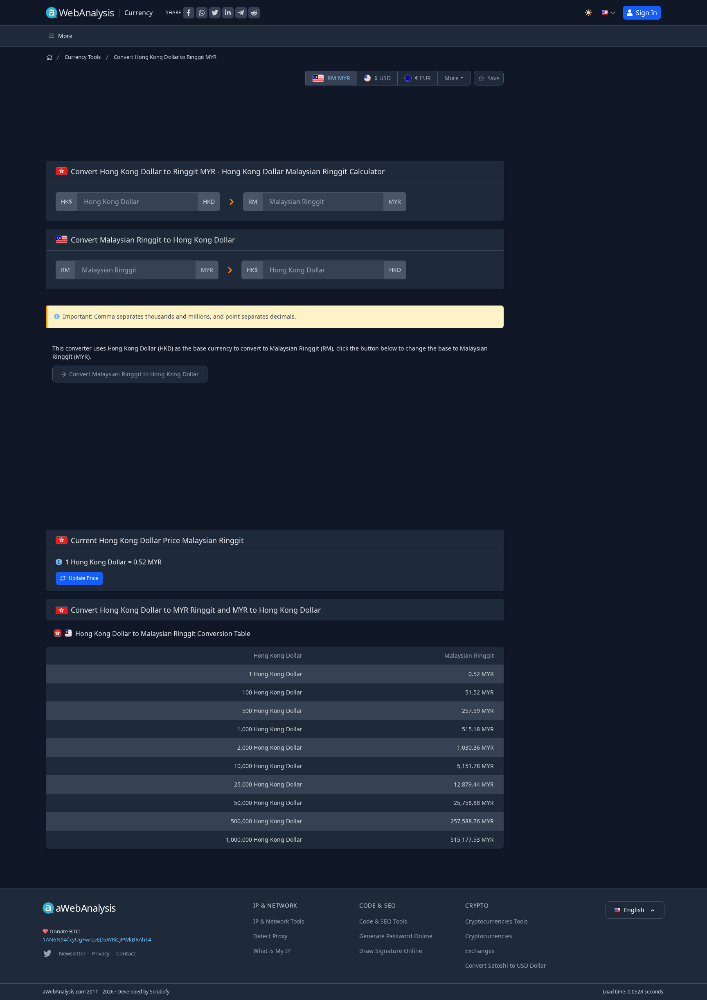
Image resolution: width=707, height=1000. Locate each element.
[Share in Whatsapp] (201, 12)
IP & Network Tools (278, 921)
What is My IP (271, 951)
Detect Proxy (270, 936)
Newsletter (72, 953)
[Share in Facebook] (188, 12)
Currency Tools (83, 57)
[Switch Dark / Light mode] (588, 12)
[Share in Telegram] (241, 12)
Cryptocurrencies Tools (496, 921)
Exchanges (480, 951)
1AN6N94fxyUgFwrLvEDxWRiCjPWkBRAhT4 (97, 939)
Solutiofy (159, 991)
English (635, 910)
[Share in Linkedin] (228, 12)
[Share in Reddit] (254, 12)
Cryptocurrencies (488, 936)
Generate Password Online (395, 936)
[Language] (608, 12)
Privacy (101, 953)
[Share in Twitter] (215, 12)
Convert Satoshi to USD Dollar (505, 965)
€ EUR (422, 78)
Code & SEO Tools (383, 921)
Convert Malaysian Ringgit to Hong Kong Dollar (134, 374)
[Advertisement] (275, 123)
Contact (125, 953)
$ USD (382, 78)
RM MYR (338, 78)
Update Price (83, 578)
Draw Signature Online (390, 951)
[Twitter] (47, 953)
